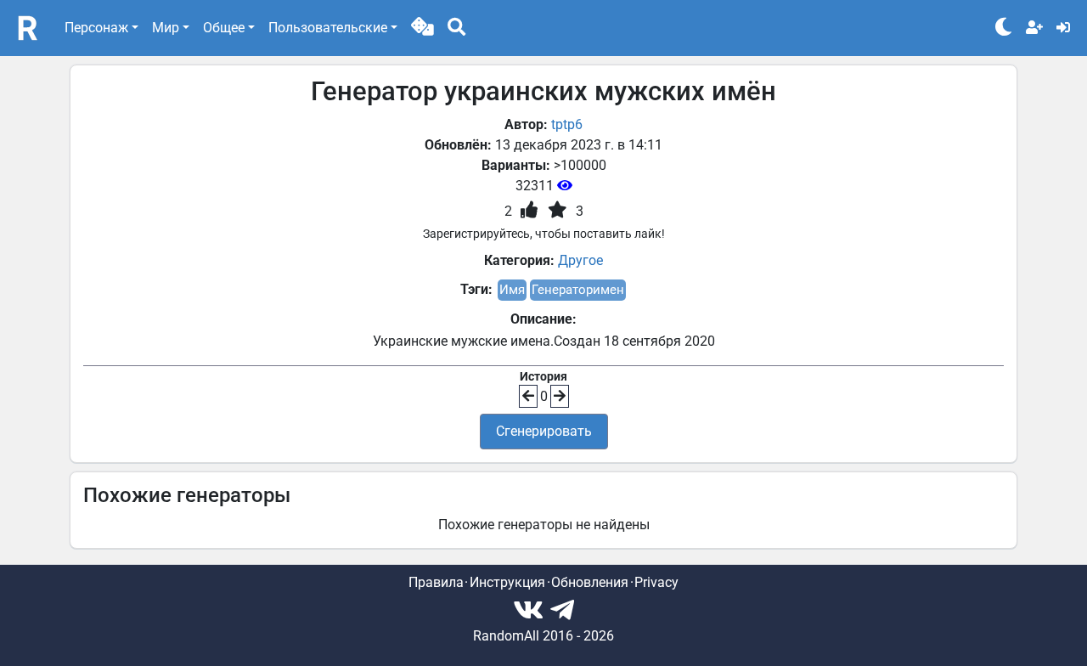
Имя (512, 289)
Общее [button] (224, 28)
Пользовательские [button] (327, 28)
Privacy (656, 582)
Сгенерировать (544, 431)
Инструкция (507, 582)
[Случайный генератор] (422, 28)
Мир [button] (165, 28)
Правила (436, 582)
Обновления (589, 582)
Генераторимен (578, 289)
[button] (422, 28)
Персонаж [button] (96, 28)
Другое (580, 260)
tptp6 (567, 124)
